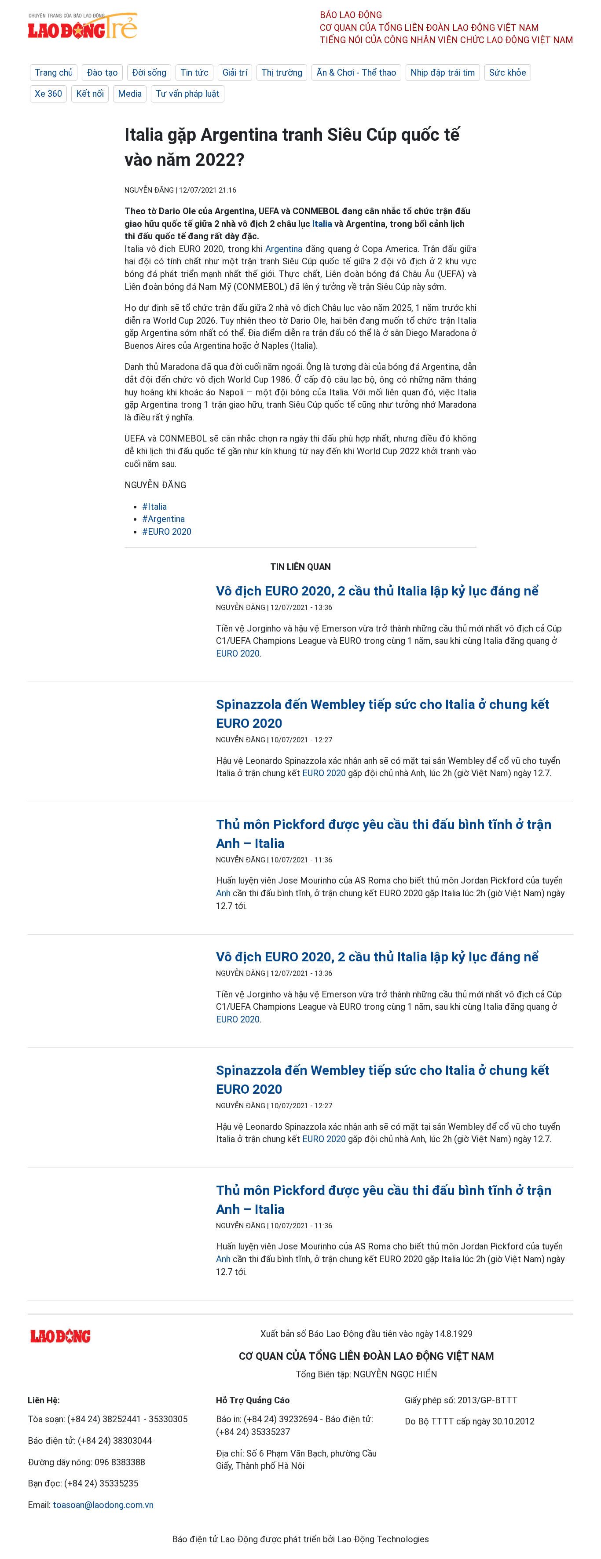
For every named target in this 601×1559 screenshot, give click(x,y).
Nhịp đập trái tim (442, 72)
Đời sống (149, 72)
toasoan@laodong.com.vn (103, 1505)
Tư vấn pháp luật (188, 93)
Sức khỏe (507, 72)
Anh (223, 893)
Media (130, 93)
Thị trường (281, 72)
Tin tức (194, 72)
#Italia (154, 506)
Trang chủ (54, 72)
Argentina (283, 249)
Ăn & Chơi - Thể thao (356, 72)
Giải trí (235, 72)
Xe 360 (48, 93)
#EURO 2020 (166, 531)
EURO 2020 (238, 653)
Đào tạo (102, 72)
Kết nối (90, 93)
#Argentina (163, 519)
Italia (322, 224)
